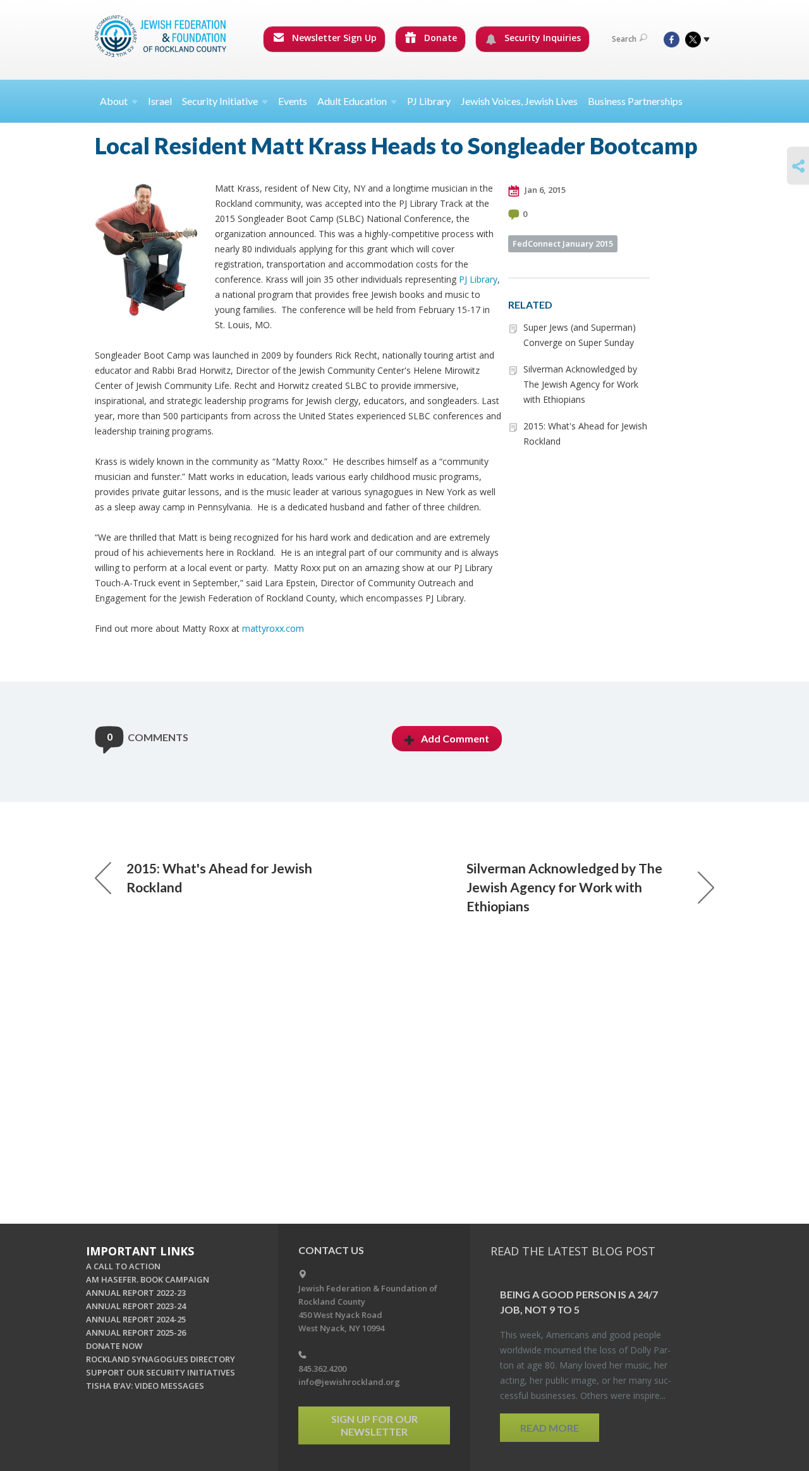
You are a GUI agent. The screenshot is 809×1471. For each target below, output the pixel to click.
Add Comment (455, 738)
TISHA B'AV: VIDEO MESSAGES (145, 1385)
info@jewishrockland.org (349, 1382)
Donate (439, 38)
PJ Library (429, 101)
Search (624, 39)
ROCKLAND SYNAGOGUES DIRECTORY (160, 1359)
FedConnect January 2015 (563, 243)
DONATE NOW (114, 1345)
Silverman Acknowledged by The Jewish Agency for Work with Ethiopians (580, 384)
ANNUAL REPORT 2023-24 (136, 1306)
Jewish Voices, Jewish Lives (519, 101)
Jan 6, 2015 (544, 189)
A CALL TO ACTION (123, 1266)
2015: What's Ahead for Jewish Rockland (219, 877)
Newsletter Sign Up (333, 38)
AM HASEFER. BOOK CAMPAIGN (147, 1279)
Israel (160, 101)
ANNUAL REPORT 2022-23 (136, 1292)
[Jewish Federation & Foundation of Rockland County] (162, 36)
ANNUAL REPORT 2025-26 (136, 1332)
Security (220, 101)
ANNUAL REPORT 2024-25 (136, 1319)
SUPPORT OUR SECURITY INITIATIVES (160, 1372)
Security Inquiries (541, 38)
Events (292, 101)
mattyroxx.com (273, 628)
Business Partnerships (635, 101)
